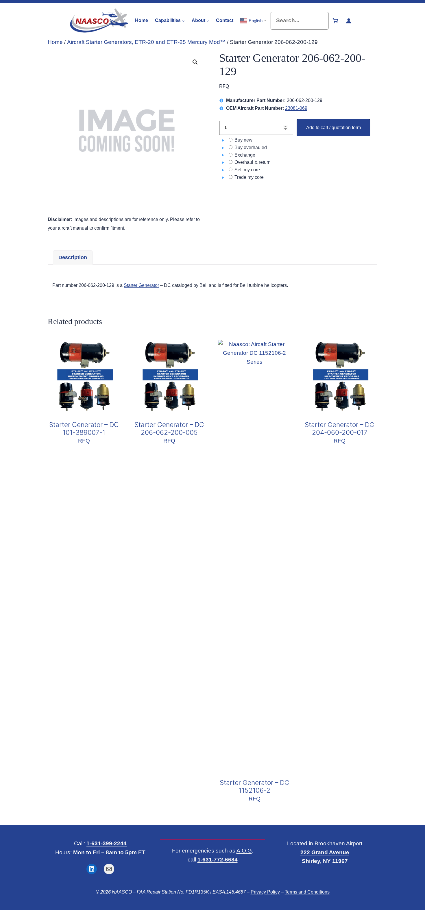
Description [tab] (72, 257)
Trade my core (248, 177)
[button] (195, 62)
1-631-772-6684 (217, 860)
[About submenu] (207, 20)
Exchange (244, 155)
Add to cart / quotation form (333, 127)
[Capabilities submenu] (183, 20)
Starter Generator (141, 285)
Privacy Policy (265, 891)
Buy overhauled (250, 147)
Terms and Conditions (307, 891)
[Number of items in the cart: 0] (335, 21)
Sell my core (246, 169)
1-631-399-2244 (106, 843)
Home (55, 42)
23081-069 (296, 108)
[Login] (348, 20)
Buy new (242, 140)
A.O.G (244, 851)
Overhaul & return (252, 162)
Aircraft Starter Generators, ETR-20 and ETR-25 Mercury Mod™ (146, 42)
